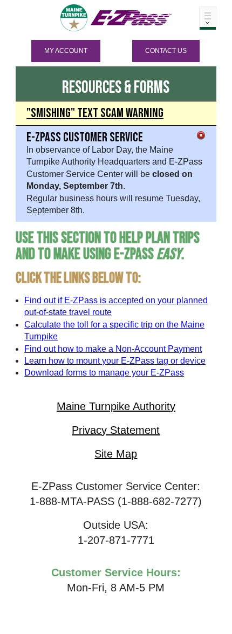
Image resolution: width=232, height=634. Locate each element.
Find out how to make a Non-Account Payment (113, 348)
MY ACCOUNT (65, 50)
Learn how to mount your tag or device (115, 360)
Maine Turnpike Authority (116, 406)
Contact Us (166, 50)
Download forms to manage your (104, 372)
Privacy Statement (116, 430)
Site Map (115, 454)
